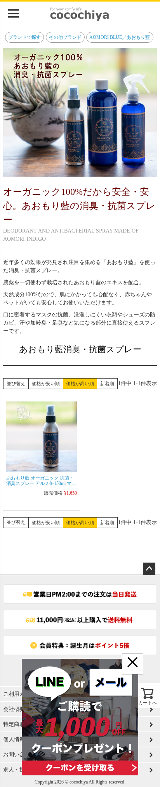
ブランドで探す (24, 37)
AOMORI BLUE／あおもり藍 (119, 37)
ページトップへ (149, 569)
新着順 (107, 383)
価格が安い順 (46, 383)
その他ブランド (65, 37)
